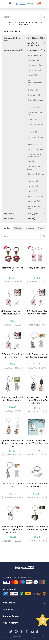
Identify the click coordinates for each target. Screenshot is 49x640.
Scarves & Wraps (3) (35, 175)
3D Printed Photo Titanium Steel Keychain (36, 312)
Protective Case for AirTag (12, 269)
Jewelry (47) (32, 214)
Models (7, 228)
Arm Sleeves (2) (35, 55)
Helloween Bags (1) (35, 138)
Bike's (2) (32, 75)
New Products (33, 22)
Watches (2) (34, 201)
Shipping (18, 228)
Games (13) (33, 120)
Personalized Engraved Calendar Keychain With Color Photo (12, 529)
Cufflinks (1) (34, 107)
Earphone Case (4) (34, 113)
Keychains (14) (35, 144)
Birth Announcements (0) (34, 82)
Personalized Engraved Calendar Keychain (36, 485)
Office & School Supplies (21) (35, 155)
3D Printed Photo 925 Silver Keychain (12, 356)
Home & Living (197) (13, 50)
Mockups (30, 228)
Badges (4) (33, 60)
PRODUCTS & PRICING (14, 22)
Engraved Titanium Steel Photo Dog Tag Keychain (12, 443)
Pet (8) (31, 161)
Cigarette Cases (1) (35, 101)
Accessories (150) (34, 50)
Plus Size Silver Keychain (12, 485)
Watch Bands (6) (36, 196)
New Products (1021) (13, 31)
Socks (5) (31, 219)
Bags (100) (9, 214)
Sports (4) (33, 181)
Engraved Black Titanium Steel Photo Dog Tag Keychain (36, 400)
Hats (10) (32, 132)
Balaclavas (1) (35, 65)
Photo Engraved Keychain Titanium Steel (12, 399)
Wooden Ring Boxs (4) (34, 207)
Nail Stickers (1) (35, 149)
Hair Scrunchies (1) (35, 126)
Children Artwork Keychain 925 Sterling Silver (36, 442)
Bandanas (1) (34, 70)
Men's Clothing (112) (35, 38)
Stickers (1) (33, 191)
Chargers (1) (34, 95)
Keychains (24, 24)
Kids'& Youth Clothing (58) (33, 44)
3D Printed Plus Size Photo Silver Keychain (12, 312)
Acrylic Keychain (37, 267)
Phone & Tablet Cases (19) (34, 168)
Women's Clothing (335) (12, 39)
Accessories (10, 24)
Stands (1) (33, 186)
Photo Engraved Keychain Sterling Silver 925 (37, 356)
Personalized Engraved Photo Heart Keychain (36, 528)
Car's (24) (33, 90)
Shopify (41, 228)
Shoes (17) (9, 219)
